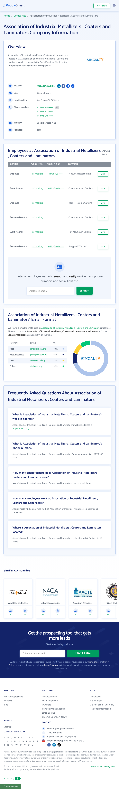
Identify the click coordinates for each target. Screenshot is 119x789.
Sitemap (7, 727)
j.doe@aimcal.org (38, 355)
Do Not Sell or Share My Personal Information (102, 707)
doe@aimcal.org (37, 360)
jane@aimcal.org (38, 349)
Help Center (96, 701)
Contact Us (95, 697)
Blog (6, 705)
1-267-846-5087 (54, 733)
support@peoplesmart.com (60, 729)
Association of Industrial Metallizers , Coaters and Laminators (70, 328)
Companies (20, 16)
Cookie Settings (11, 786)
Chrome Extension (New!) (54, 717)
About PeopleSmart (13, 697)
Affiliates (8, 701)
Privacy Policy (109, 766)
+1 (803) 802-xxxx (45, 111)
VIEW (103, 174)
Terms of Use (93, 662)
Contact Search (49, 697)
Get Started (102, 6)
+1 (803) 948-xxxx (45, 107)
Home (6, 16)
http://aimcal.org (45, 86)
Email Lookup (48, 713)
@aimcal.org (37, 174)
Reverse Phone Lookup (53, 709)
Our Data (46, 705)
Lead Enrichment (50, 701)
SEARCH (84, 290)
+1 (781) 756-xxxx (55, 174)
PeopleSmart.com (51, 665)
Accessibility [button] (9, 778)
